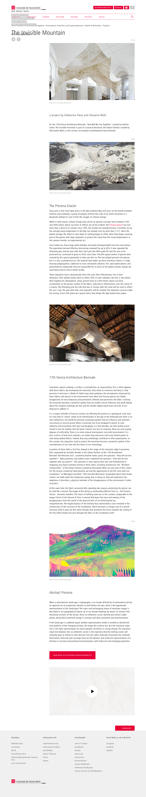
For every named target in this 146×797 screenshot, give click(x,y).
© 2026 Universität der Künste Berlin (23, 780)
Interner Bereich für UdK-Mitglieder (88, 771)
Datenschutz (79, 757)
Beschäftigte (48, 750)
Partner (45, 760)
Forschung (60, 17)
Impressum (79, 754)
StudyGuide (126, 728)
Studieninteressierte (51, 743)
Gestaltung (15, 747)
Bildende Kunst (17, 743)
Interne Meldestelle (82, 764)
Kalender (74, 17)
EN (132, 8)
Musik (13, 750)
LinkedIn (109, 750)
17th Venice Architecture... (23, 19)
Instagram (110, 743)
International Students (51, 747)
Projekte (106, 25)
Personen (88, 17)
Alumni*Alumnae (49, 754)
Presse (45, 757)
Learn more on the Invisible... (24, 25)
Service (102, 17)
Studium (46, 17)
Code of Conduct (81, 743)
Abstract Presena (19, 22)
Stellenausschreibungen (84, 767)
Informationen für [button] (102, 8)
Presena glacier (116, 225)
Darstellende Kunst (18, 754)
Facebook (110, 747)
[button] (132, 17)
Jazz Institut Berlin (18, 763)
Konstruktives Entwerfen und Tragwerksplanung (64, 25)
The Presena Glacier (20, 15)
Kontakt (118, 8)
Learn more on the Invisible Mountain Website (71, 655)
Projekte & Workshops (92, 25)
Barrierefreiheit (80, 760)
